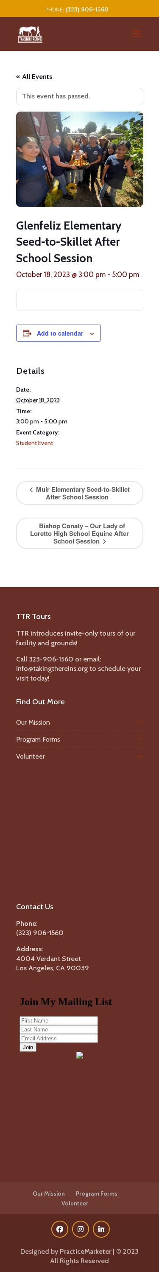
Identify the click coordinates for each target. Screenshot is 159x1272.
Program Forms (38, 739)
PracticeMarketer (85, 1251)
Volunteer (30, 756)
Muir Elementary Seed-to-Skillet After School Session (82, 493)
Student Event (34, 443)
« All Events (34, 77)
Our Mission (33, 722)
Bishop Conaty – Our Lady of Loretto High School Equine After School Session (79, 533)
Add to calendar (60, 333)
